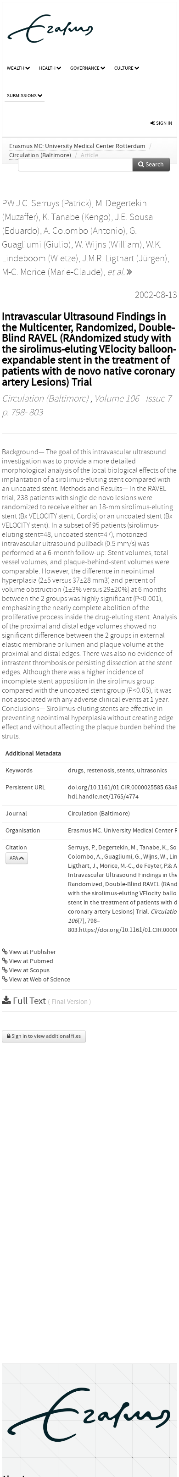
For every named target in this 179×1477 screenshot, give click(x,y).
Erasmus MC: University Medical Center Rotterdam (77, 146)
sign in (163, 123)
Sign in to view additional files (46, 1036)
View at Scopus (29, 970)
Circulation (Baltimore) (40, 155)
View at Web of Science (39, 979)
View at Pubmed (30, 961)
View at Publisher (32, 952)
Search (154, 164)
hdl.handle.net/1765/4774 (103, 796)
